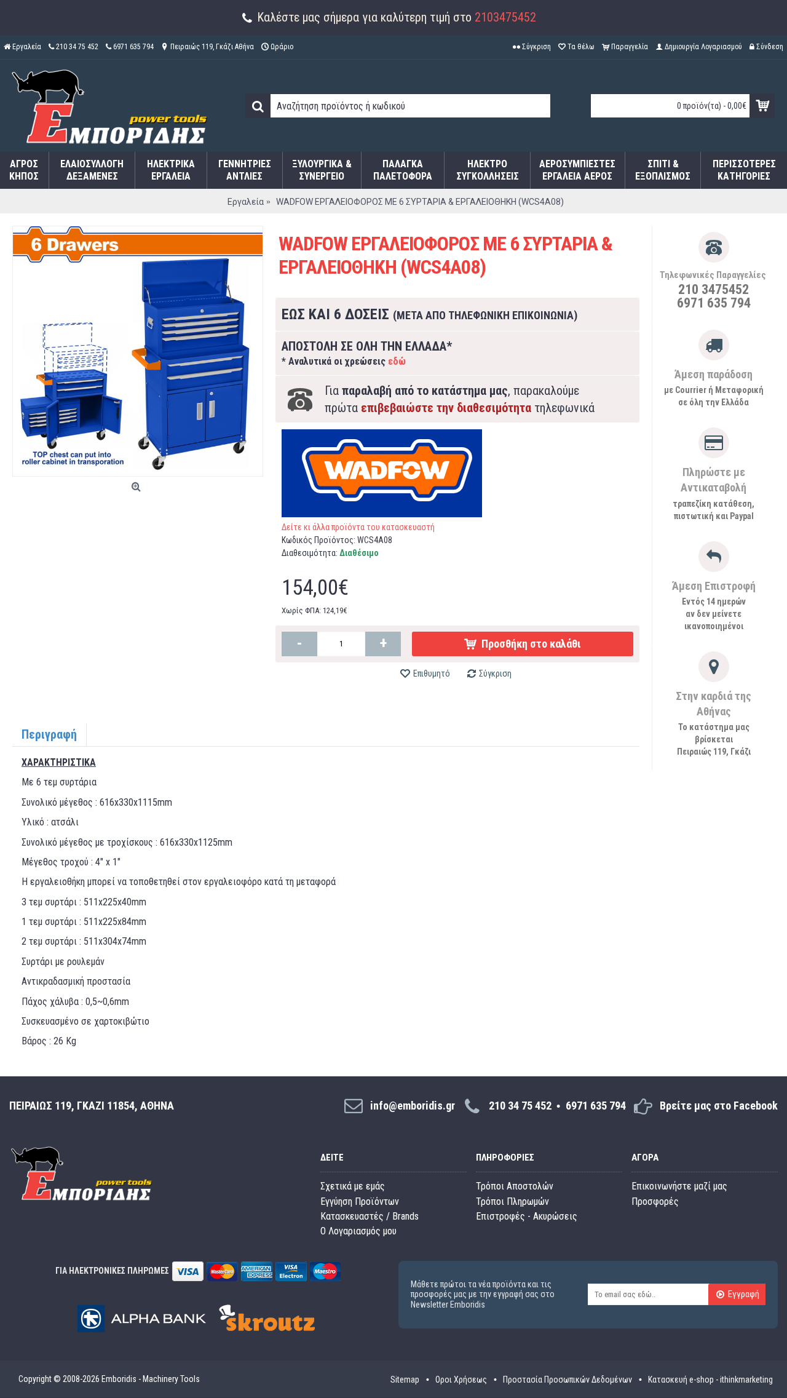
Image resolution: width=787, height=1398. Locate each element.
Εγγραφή (743, 1294)
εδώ (397, 361)
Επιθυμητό (431, 673)
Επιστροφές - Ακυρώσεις (526, 1216)
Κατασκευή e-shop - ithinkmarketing (710, 1379)
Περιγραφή (49, 734)
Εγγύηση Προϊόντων (359, 1201)
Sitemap (404, 1379)
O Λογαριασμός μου (358, 1231)
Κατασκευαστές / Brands (369, 1216)
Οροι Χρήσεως (461, 1379)
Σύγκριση (495, 673)
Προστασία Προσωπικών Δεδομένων (567, 1379)
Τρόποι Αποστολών (514, 1186)
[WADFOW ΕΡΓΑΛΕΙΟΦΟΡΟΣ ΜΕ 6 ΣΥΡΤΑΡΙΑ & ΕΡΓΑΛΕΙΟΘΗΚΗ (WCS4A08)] (137, 351)
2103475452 (505, 17)
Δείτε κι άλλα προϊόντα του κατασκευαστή (358, 527)
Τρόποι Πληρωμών (512, 1201)
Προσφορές (655, 1201)
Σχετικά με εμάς (352, 1186)
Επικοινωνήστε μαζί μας (679, 1186)
